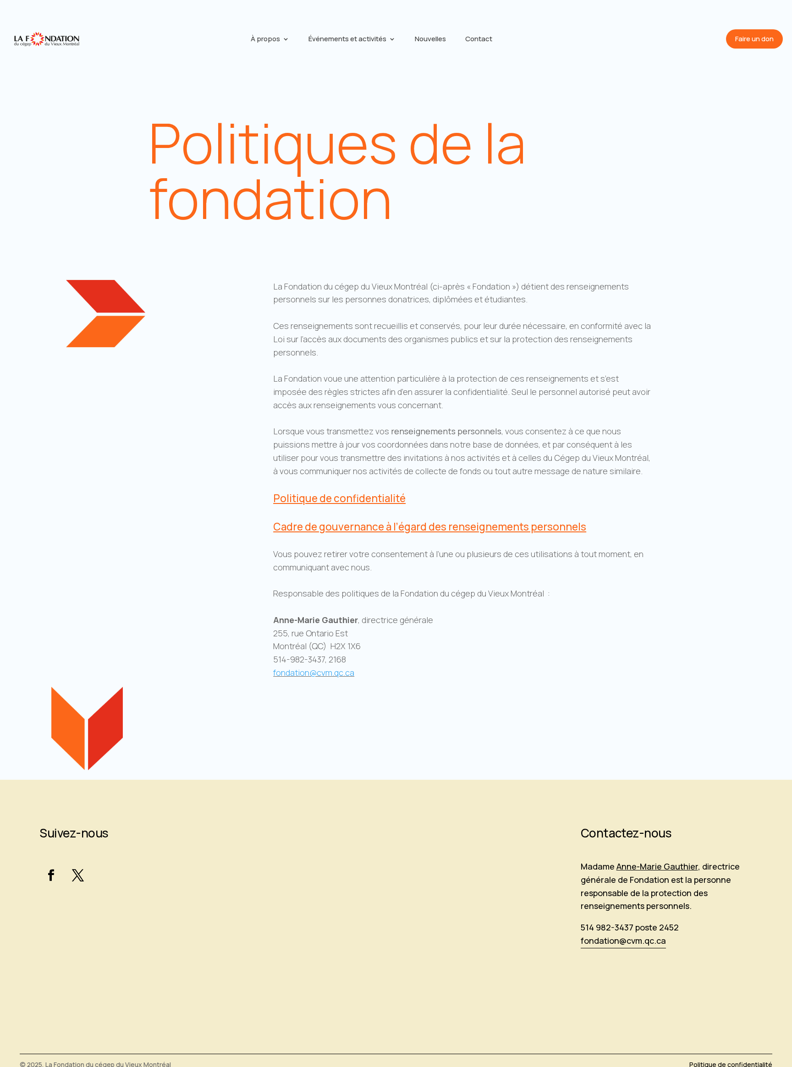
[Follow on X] (78, 875)
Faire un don (754, 39)
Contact (478, 40)
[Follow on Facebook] (50, 875)
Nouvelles (430, 40)
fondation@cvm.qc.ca (313, 672)
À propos (265, 40)
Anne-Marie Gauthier (657, 866)
